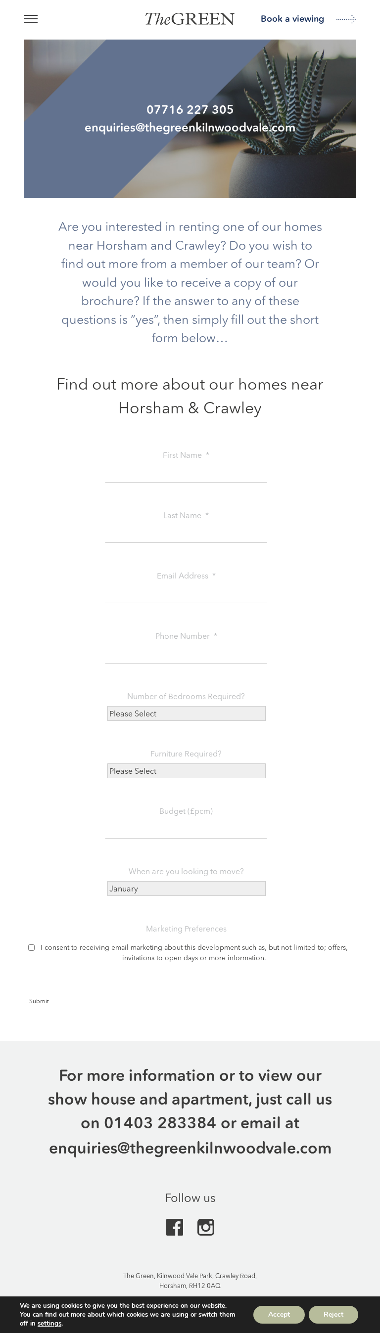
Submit (39, 1001)
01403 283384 (160, 1122)
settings (49, 1323)
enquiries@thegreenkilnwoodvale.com (190, 1147)
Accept (279, 1314)
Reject (333, 1314)
